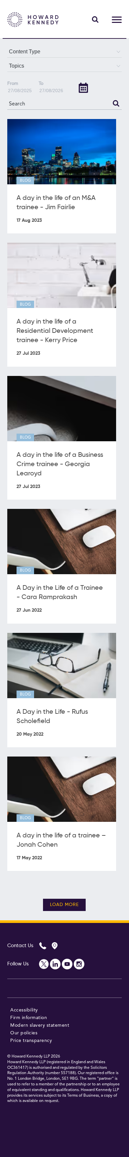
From (12, 83)
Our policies (23, 1033)
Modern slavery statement (39, 1025)
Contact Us (20, 945)
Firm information (28, 1017)
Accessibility (24, 1010)
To (41, 83)
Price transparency (31, 1040)
